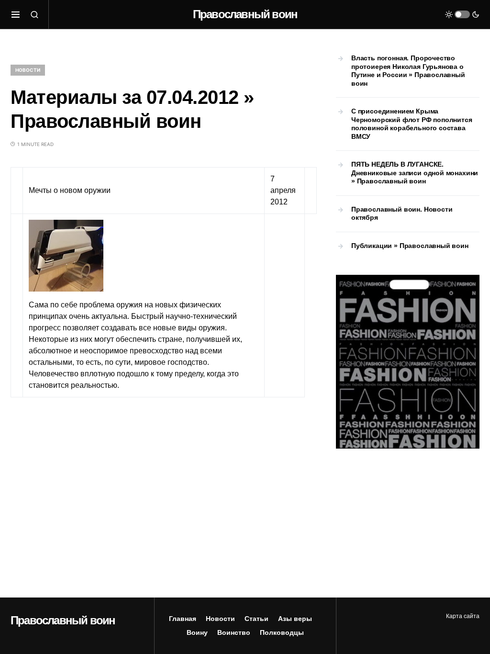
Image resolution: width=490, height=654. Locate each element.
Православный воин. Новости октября (401, 213)
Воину (197, 632)
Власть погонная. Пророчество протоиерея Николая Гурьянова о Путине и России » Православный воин (408, 70)
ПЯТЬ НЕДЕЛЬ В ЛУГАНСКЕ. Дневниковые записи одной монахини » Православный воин (414, 172)
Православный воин (245, 14)
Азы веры (295, 618)
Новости (27, 70)
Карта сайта (462, 616)
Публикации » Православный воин (409, 245)
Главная (182, 618)
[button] (16, 14)
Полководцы (282, 632)
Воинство (233, 632)
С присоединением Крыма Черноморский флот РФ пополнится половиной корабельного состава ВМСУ (411, 123)
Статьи (256, 618)
